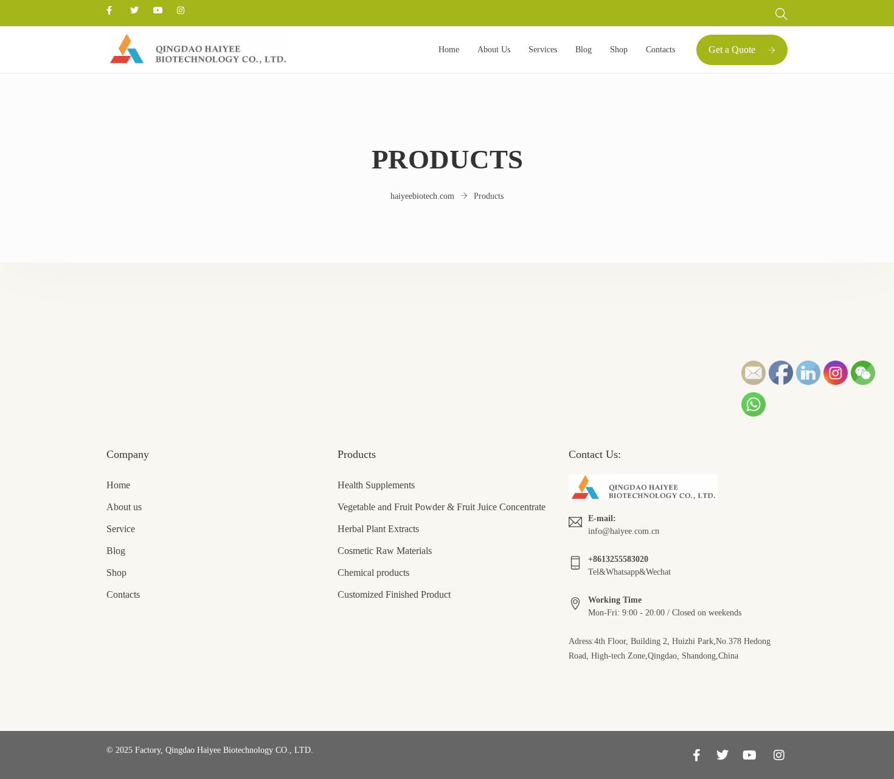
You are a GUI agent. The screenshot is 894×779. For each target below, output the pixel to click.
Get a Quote (732, 49)
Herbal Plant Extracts (378, 529)
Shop (619, 49)
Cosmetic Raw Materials (385, 550)
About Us (493, 49)
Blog (583, 49)
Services (542, 49)
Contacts (660, 49)
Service (120, 529)
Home (448, 49)
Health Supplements (376, 485)
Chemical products (373, 572)
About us (124, 507)
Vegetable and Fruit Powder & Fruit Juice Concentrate (442, 507)
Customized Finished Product (394, 594)
